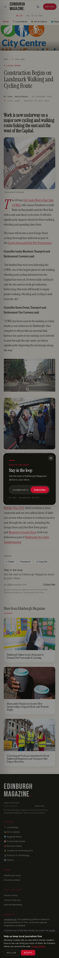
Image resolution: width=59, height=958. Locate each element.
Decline (11, 952)
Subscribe (39, 489)
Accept (28, 952)
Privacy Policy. (38, 946)
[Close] (50, 458)
